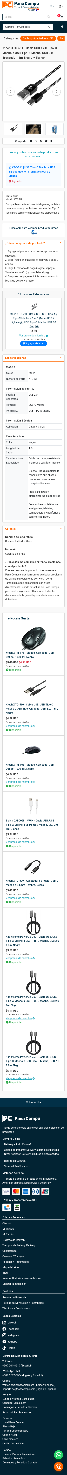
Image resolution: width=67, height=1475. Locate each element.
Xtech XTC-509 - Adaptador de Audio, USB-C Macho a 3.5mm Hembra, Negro (32, 882)
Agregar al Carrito (35, 343)
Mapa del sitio (10, 1267)
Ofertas (6, 1223)
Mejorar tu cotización (14, 1283)
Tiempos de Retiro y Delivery (19, 1245)
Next (56, 91)
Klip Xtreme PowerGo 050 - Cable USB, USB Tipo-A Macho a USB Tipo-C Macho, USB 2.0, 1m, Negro (33, 1001)
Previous (10, 91)
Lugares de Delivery (13, 1240)
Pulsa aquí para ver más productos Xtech (33, 228)
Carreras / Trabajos (13, 1256)
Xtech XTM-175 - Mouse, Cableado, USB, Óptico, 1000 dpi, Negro (30, 655)
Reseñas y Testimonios (15, 1261)
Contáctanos (9, 1250)
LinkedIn (12, 1322)
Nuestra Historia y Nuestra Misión (21, 1278)
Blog (5, 1272)
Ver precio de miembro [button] (32, 335)
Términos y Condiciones (16, 1308)
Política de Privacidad (14, 1297)
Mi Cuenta (8, 1229)
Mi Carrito (7, 1234)
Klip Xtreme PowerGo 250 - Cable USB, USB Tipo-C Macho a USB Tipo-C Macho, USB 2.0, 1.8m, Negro (33, 1061)
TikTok (11, 1348)
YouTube (12, 1341)
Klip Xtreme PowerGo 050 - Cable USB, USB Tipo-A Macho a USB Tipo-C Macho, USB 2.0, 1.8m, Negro (33, 941)
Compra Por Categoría (17, 26)
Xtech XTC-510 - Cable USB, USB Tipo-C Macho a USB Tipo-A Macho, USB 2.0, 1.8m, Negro (32, 708)
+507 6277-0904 (12, 1375)
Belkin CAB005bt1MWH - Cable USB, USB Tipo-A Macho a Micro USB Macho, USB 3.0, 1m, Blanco (32, 824)
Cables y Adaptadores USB (38, 38)
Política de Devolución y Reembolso (23, 1302)
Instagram (13, 1335)
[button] (52, 6)
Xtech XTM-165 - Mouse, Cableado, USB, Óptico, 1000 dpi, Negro (30, 766)
